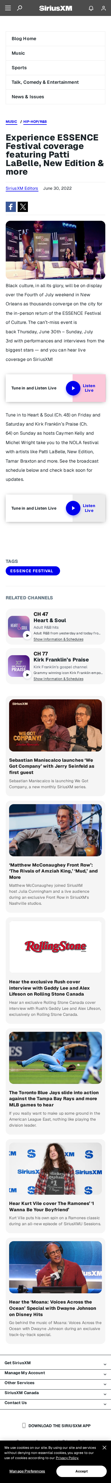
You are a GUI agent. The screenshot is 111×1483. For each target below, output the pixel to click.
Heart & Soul (50, 620)
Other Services (19, 1382)
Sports (19, 68)
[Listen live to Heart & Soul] (19, 627)
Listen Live (89, 388)
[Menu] (8, 8)
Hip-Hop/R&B (35, 121)
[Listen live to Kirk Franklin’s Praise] (19, 666)
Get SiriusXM (18, 1362)
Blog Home (24, 39)
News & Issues (28, 97)
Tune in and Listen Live (33, 388)
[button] (11, 207)
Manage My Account (25, 1372)
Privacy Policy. (67, 1458)
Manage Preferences (27, 1471)
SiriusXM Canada (22, 1392)
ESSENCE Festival (31, 570)
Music (18, 53)
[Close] (104, 1447)
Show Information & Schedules (58, 639)
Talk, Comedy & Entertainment (45, 82)
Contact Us (16, 1402)
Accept (81, 1471)
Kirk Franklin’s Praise (61, 660)
